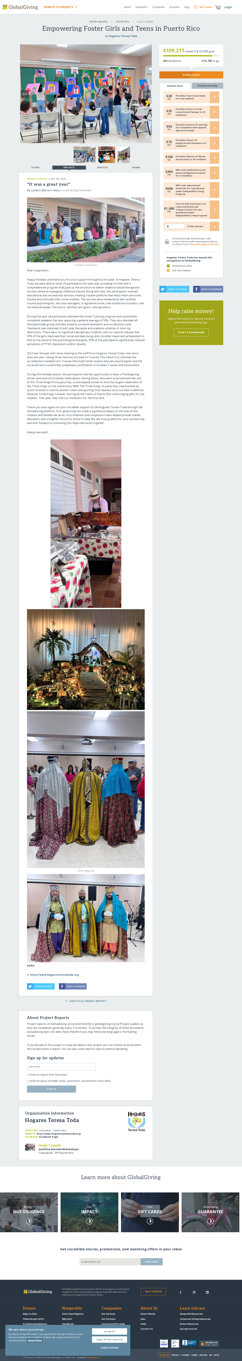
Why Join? (67, 1318)
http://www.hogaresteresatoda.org (54, 975)
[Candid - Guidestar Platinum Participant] (176, 1343)
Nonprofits (141, 7)
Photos (102, 167)
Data (216, 1355)
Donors (29, 1308)
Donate (58, 7)
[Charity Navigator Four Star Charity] (165, 1343)
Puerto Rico (122, 21)
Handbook (68, 1323)
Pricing (203, 1355)
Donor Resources (189, 1323)
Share (136, 167)
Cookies (185, 1355)
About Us (149, 1308)
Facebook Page (48, 1136)
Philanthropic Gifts (33, 1318)
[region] (67, 1340)
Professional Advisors (35, 1323)
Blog (186, 7)
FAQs (143, 1323)
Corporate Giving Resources (195, 1318)
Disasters (174, 7)
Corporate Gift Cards (113, 1323)
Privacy (175, 1355)
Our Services (108, 1313)
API (210, 1355)
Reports (69, 167)
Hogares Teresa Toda (123, 36)
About (127, 7)
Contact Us (147, 1328)
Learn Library (192, 1308)
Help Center (153, 1291)
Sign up (51, 1089)
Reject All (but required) (109, 1339)
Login (228, 7)
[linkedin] (207, 1292)
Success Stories (188, 1328)
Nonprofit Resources (191, 1313)
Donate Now (191, 74)
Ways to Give (30, 1313)
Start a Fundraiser (191, 332)
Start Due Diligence (72, 1313)
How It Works (148, 1313)
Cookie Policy (35, 1340)
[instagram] (194, 1292)
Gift (206, 7)
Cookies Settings (109, 1347)
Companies (158, 7)
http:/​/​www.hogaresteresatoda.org (59, 1133)
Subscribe (152, 1261)
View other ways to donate (204, 244)
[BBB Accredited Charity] (190, 1343)
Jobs (143, 1318)
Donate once (175, 85)
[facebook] (180, 1292)
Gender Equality (98, 21)
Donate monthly (207, 85)
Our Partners (108, 1318)
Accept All (109, 1331)
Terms (194, 1355)
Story (35, 167)
